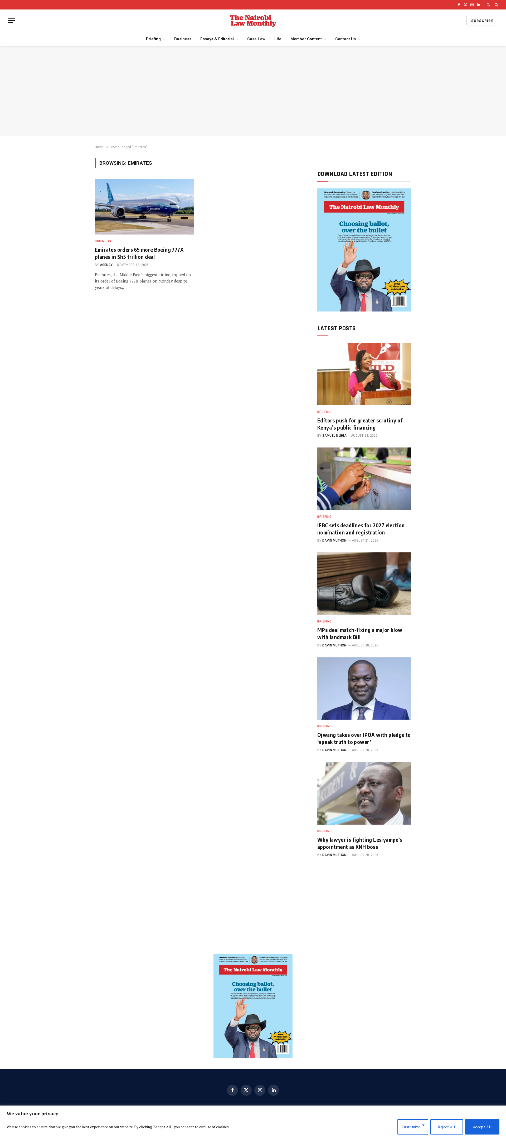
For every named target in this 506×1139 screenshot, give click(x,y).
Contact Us (345, 39)
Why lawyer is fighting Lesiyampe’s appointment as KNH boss (359, 843)
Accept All (482, 1126)
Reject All (446, 1126)
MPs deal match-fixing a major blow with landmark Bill (359, 633)
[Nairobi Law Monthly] (253, 20)
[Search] (496, 4)
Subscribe (482, 21)
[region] (253, 1122)
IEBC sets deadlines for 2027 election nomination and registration (361, 529)
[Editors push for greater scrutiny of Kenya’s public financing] (364, 374)
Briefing (153, 39)
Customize (411, 1126)
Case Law (256, 39)
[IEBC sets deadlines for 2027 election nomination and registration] (364, 478)
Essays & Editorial (217, 39)
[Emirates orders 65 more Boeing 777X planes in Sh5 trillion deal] (144, 207)
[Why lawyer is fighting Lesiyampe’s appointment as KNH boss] (364, 793)
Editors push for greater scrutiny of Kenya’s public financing (359, 424)
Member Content (306, 39)
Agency (106, 265)
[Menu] (11, 21)
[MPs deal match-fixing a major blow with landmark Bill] (364, 583)
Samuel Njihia (334, 435)
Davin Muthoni (334, 540)
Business (182, 39)
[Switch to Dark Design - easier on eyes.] (488, 5)
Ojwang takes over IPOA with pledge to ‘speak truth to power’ (364, 738)
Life (277, 39)
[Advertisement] (253, 91)
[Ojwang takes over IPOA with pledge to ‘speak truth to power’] (364, 688)
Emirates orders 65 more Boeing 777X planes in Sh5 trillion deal (139, 253)
